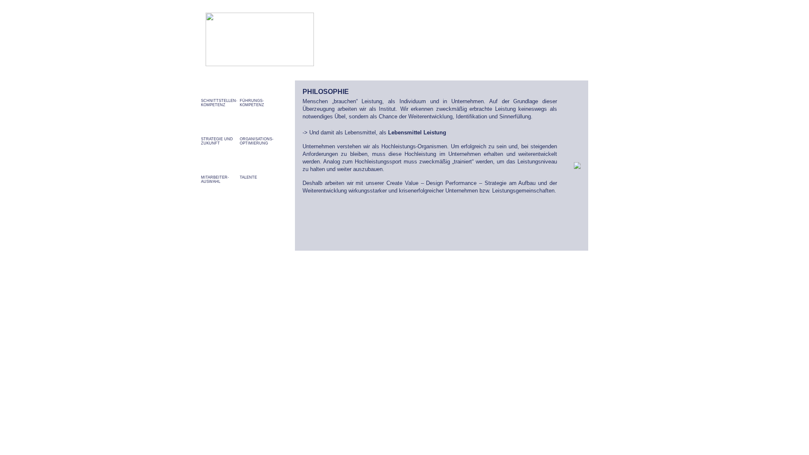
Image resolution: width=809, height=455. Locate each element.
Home (465, 38)
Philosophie (496, 38)
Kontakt (573, 38)
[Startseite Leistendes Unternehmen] (260, 63)
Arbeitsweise (537, 38)
